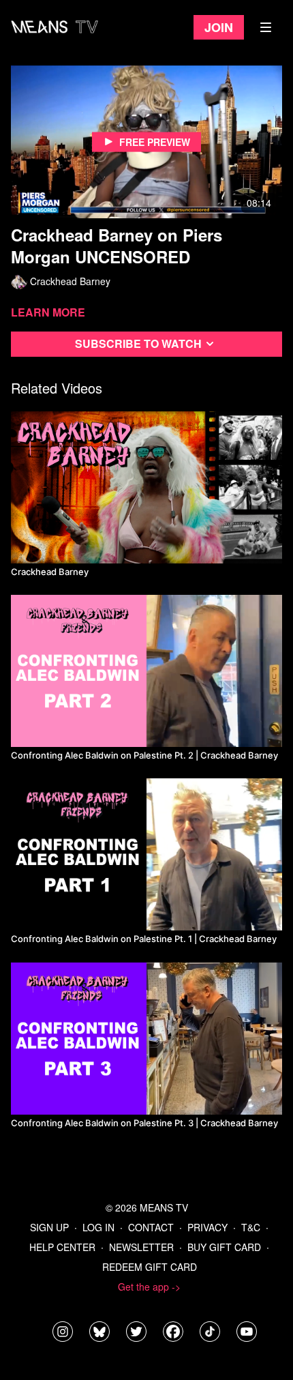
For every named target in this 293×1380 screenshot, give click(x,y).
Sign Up (49, 1227)
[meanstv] (173, 1331)
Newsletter (141, 1247)
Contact (151, 1227)
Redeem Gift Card (149, 1267)
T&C (250, 1227)
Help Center (62, 1247)
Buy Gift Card (224, 1247)
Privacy (207, 1227)
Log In (98, 1227)
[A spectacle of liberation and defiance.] (146, 487)
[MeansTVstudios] (99, 1331)
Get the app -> (149, 1286)
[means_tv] (62, 1331)
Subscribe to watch (138, 343)
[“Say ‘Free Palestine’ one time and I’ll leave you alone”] (146, 671)
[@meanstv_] (210, 1331)
